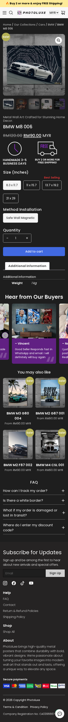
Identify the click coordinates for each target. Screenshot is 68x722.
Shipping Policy (14, 617)
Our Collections (25, 24)
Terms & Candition (15, 707)
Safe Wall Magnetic (20, 218)
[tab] (27, 266)
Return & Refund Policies (20, 611)
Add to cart (34, 251)
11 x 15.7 (31, 185)
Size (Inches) (16, 172)
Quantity (11, 230)
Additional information (27, 266)
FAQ (6, 599)
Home (7, 24)
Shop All (9, 632)
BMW (51, 24)
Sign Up (55, 573)
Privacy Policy (39, 707)
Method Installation (22, 209)
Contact (9, 605)
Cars (41, 24)
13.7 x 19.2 (51, 185)
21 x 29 (10, 198)
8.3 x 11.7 (12, 185)
